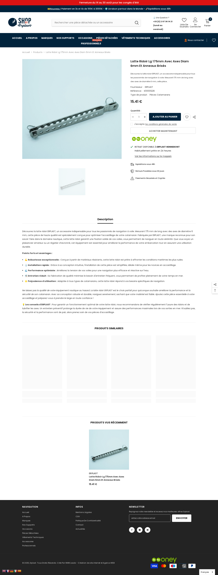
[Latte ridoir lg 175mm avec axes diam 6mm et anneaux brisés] (109, 450)
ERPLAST (149, 87)
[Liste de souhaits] (214, 40)
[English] (4, 570)
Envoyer (181, 518)
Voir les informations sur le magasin (153, 156)
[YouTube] (147, 530)
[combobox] (92, 22)
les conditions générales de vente (161, 124)
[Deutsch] (12, 570)
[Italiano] (16, 570)
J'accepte (139, 124)
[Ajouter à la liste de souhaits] (187, 117)
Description (105, 219)
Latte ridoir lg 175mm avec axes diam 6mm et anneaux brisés (106, 478)
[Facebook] (132, 530)
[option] (72, 109)
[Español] (20, 570)
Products (37, 52)
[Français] (8, 570)
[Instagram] (140, 530)
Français (205, 572)
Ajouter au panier (164, 116)
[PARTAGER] (193, 117)
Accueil (26, 52)
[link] (42, 395)
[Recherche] (96, 22)
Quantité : (136, 110)
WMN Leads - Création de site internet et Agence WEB (90, 563)
